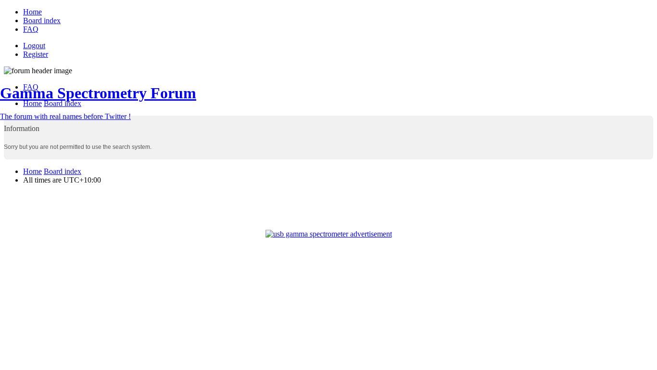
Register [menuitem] (35, 54)
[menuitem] (32, 12)
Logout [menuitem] (34, 45)
